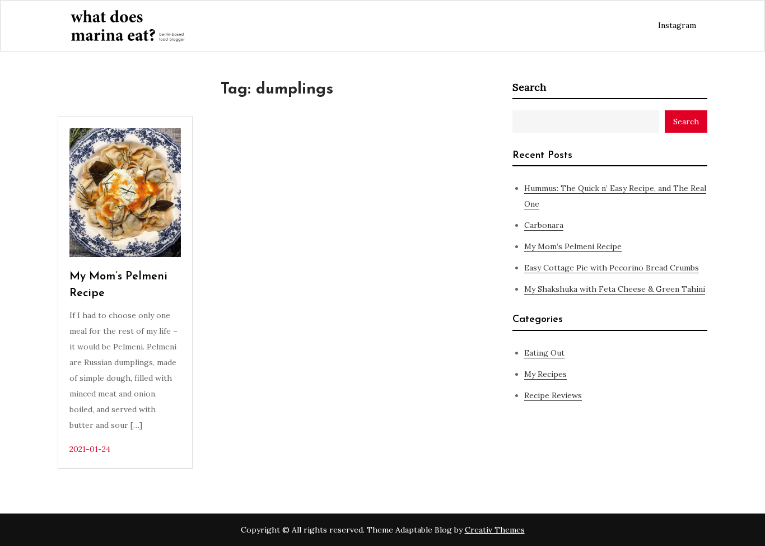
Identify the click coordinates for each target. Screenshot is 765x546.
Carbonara (543, 225)
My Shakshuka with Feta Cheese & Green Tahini (614, 289)
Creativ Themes (495, 530)
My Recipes (545, 374)
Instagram (677, 25)
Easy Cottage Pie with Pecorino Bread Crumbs (611, 268)
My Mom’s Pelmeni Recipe (573, 246)
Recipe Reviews (553, 395)
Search (529, 87)
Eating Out (544, 353)
